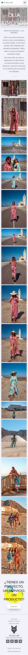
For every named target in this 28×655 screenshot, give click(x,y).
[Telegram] (20, 641)
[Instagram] (12, 641)
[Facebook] (7, 641)
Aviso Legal (14, 619)
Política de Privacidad (14, 621)
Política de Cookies (14, 623)
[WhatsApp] (16, 641)
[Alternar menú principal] (25, 2)
